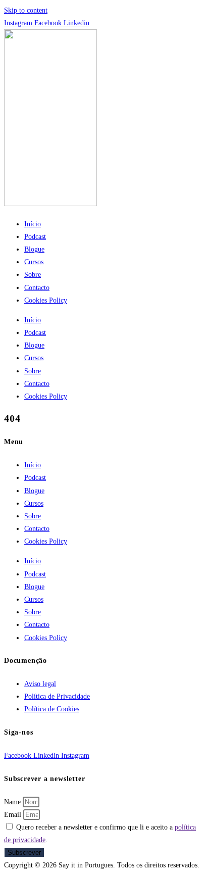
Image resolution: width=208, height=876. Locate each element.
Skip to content (25, 10)
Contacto (36, 287)
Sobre (32, 274)
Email (13, 814)
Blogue (34, 249)
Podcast (35, 236)
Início (32, 224)
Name (13, 802)
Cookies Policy (45, 300)
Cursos (33, 262)
